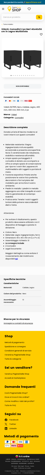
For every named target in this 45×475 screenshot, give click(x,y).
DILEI (31, 461)
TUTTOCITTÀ (25, 461)
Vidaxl (14, 114)
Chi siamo (14, 466)
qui (16, 258)
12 (34, 75)
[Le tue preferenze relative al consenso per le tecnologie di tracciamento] (41, 471)
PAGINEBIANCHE (16, 461)
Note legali (21, 466)
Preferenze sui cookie (24, 468)
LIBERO (8, 459)
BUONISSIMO (23, 463)
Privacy (27, 466)
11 (32, 75)
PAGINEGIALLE (21, 459)
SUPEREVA (31, 463)
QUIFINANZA (14, 463)
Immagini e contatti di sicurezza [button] (18, 323)
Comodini (19, 117)
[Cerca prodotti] (39, 17)
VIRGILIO (13, 459)
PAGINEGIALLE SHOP (33, 459)
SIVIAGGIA (37, 461)
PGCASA (7, 461)
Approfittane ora (33, 2)
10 (30, 75)
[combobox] (22, 17)
